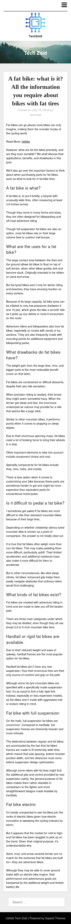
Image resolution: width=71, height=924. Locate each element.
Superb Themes (55, 918)
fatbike (26, 141)
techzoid (35, 114)
